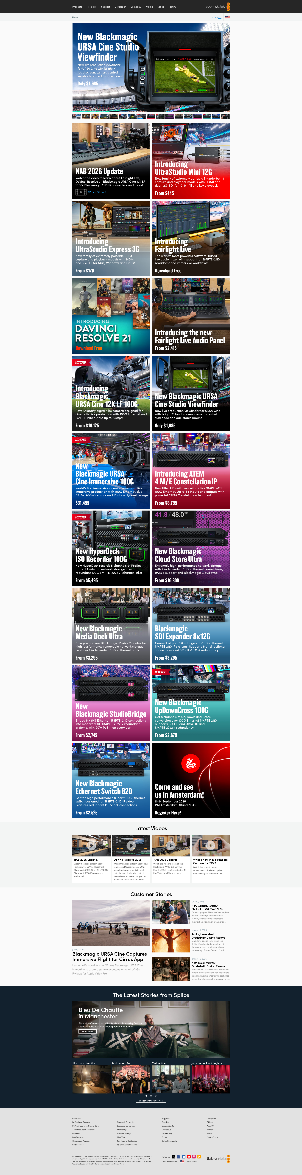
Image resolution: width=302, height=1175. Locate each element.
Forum (172, 6)
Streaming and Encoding (127, 1145)
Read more (87, 1031)
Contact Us (166, 1129)
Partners (210, 1129)
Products (77, 6)
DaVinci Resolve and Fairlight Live (85, 1126)
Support (105, 6)
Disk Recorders (78, 1137)
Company (136, 6)
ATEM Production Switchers (83, 1129)
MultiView (121, 1137)
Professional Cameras (81, 1122)
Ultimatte (76, 1133)
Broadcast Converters (126, 1126)
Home (75, 17)
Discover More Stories (151, 1100)
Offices (210, 1122)
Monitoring (121, 1129)
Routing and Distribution (127, 1141)
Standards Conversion (126, 1122)
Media (149, 6)
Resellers (91, 6)
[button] (146, 1095)
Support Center (168, 1126)
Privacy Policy (212, 1137)
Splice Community (169, 1141)
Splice (160, 6)
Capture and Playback (81, 1141)
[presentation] (72, 67)
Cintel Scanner (78, 1145)
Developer (120, 6)
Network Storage (124, 1133)
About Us (210, 1126)
